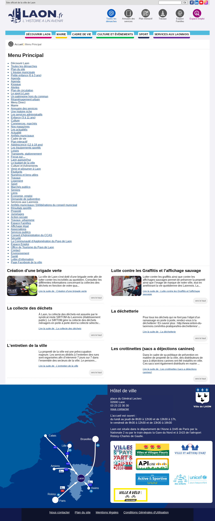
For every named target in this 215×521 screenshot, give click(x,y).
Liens (14, 193)
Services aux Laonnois (172, 34)
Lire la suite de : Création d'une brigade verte (63, 291)
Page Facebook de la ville (26, 262)
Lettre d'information (22, 259)
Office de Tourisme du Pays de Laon (32, 247)
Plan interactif (19, 141)
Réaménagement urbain (25, 99)
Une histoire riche (21, 111)
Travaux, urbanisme (22, 220)
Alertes (15, 87)
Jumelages (17, 214)
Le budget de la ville (23, 162)
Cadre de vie (81, 34)
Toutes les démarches (24, 66)
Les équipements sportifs (26, 147)
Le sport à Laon (20, 93)
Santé (14, 256)
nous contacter (119, 409)
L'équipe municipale (23, 72)
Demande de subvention (25, 199)
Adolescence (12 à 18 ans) (27, 144)
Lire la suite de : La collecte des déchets (60, 328)
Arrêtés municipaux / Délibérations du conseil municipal (44, 205)
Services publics (21, 232)
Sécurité (16, 238)
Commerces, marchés (24, 123)
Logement (17, 180)
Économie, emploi (21, 196)
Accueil (19, 44)
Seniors (15, 190)
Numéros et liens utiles (24, 174)
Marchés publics (20, 187)
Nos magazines (20, 126)
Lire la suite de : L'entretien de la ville (58, 365)
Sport (143, 34)
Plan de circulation (22, 90)
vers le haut (96, 298)
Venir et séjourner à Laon (26, 168)
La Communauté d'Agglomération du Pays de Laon (41, 241)
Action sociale (19, 217)
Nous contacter (59, 512)
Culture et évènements (115, 34)
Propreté (16, 211)
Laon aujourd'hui (21, 159)
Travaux (15, 177)
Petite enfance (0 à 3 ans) (26, 75)
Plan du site (18, 69)
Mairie (61, 34)
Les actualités (19, 129)
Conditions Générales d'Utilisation (146, 512)
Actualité (16, 132)
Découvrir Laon (38, 34)
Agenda (15, 78)
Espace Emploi (20, 244)
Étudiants (16, 171)
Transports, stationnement (26, 153)
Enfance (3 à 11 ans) (23, 117)
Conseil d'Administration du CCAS (31, 235)
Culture (15, 120)
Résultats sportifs (21, 208)
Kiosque (16, 84)
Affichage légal (20, 226)
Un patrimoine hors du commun (29, 96)
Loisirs (15, 150)
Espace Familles (21, 223)
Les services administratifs (26, 114)
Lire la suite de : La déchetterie (159, 331)
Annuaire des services (24, 108)
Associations (18, 229)
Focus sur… (18, 156)
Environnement (20, 253)
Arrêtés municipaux (22, 135)
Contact (15, 250)
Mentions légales (107, 512)
